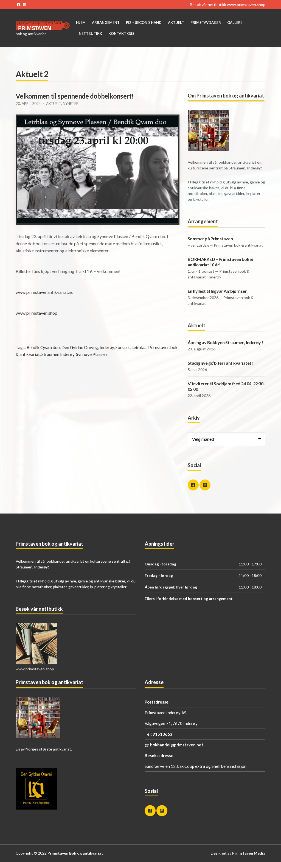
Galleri (234, 22)
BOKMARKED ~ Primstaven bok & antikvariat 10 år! (220, 261)
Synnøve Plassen (91, 354)
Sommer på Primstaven (210, 238)
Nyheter (70, 103)
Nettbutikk (90, 33)
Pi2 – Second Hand (144, 22)
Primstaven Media (248, 853)
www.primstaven (31, 292)
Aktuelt (176, 22)
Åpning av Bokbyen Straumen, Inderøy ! (225, 342)
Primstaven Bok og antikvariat (75, 853)
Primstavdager (205, 22)
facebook (19, 5)
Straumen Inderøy (57, 354)
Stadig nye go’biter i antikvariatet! (220, 363)
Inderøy (107, 347)
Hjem (81, 22)
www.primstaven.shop (246, 4)
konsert (123, 347)
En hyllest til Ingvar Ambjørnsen (218, 291)
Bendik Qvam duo (43, 347)
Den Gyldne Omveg (79, 347)
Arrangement (106, 22)
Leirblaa (139, 347)
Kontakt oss (121, 33)
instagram (25, 5)
